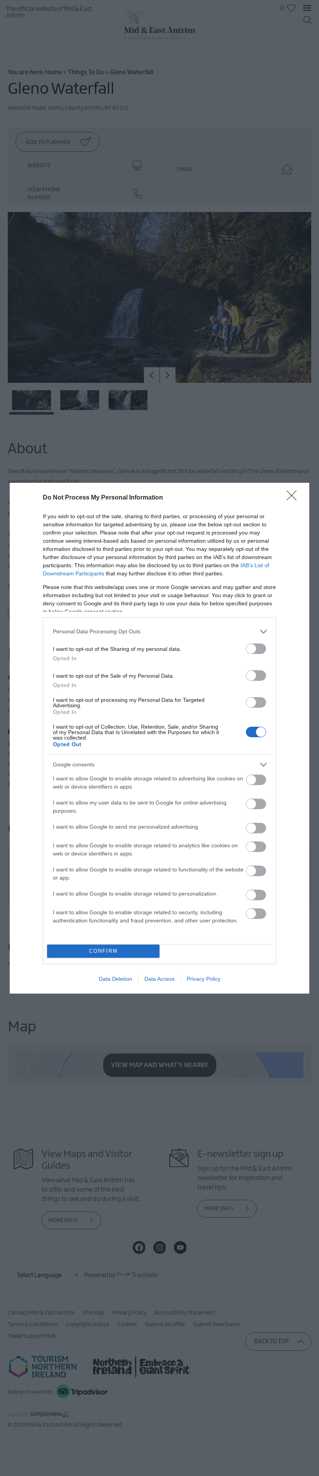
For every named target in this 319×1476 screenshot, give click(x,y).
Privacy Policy (204, 979)
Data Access (159, 979)
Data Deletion (115, 979)
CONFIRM (103, 951)
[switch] (256, 648)
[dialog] (159, 738)
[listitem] (159, 632)
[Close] (294, 498)
